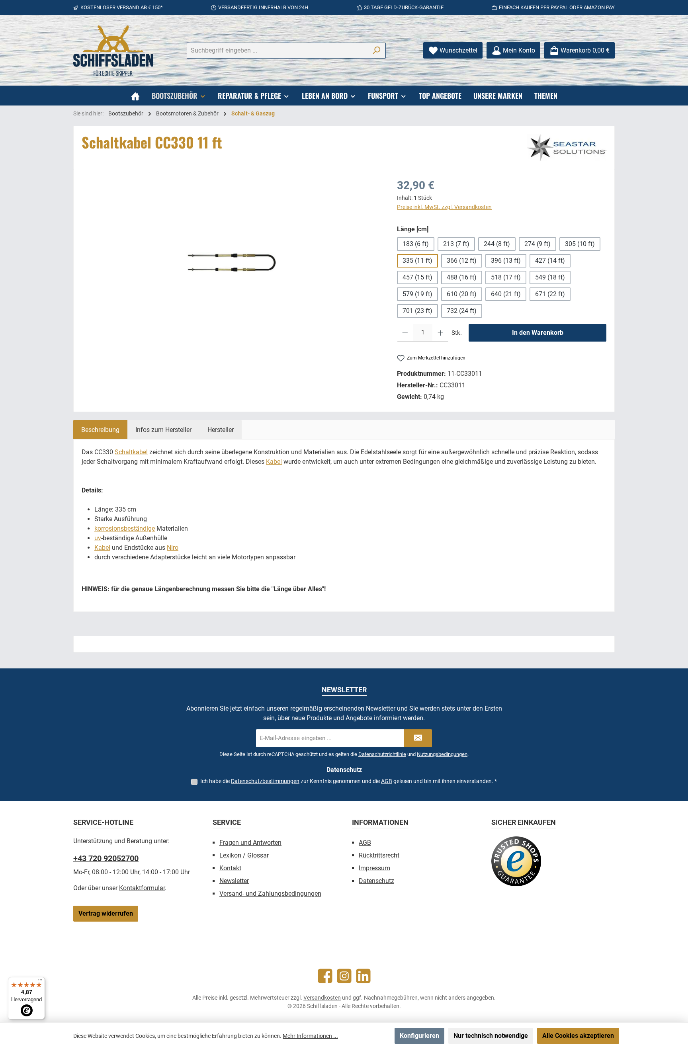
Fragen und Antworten (250, 842)
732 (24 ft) (462, 311)
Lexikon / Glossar (244, 855)
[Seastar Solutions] (566, 147)
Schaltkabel (131, 452)
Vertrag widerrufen (105, 913)
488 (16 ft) (462, 277)
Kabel (274, 461)
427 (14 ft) (550, 260)
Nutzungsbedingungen (442, 754)
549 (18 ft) (550, 277)
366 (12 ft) (462, 260)
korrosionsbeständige (124, 528)
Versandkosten (322, 997)
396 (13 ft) (506, 260)
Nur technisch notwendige (490, 1035)
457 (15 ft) (417, 277)
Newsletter (234, 881)
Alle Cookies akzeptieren (578, 1035)
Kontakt (230, 868)
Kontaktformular (142, 888)
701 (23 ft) (417, 311)
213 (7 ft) (456, 244)
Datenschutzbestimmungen (265, 781)
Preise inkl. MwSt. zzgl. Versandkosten (444, 207)
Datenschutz (376, 881)
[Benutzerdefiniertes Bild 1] (516, 861)
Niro (172, 547)
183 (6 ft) (416, 244)
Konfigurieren (419, 1035)
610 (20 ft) (462, 294)
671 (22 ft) (550, 294)
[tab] (100, 429)
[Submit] (418, 738)
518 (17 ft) (506, 277)
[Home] (135, 95)
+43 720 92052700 (106, 858)
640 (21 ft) (506, 294)
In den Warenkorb (537, 332)
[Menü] (40, 981)
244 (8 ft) (497, 244)
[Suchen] (376, 51)
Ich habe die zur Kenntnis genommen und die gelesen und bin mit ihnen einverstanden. (348, 781)
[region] (231, 262)
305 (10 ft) (580, 244)
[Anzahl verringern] (405, 333)
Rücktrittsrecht (379, 855)
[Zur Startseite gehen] (113, 50)
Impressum (374, 868)
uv (97, 538)
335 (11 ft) (417, 260)
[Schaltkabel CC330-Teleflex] (231, 262)
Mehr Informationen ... (310, 1036)
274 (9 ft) (537, 244)
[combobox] (277, 51)
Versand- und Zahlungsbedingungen (270, 893)
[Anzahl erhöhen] (440, 333)
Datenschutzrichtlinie (382, 754)
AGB (386, 781)
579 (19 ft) (417, 294)
